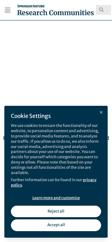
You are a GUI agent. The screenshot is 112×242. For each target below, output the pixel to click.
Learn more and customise (56, 197)
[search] (103, 10)
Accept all (56, 224)
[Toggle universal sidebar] (7, 10)
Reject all (56, 211)
